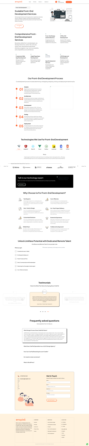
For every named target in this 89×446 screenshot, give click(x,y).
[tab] (19, 147)
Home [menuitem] (30, 1)
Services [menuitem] (40, 1)
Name (47, 380)
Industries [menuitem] (46, 1)
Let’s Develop (19, 25)
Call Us (59, 1)
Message (48, 393)
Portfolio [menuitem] (34, 1)
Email (47, 384)
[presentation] (22, 300)
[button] (48, 1)
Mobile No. (48, 388)
